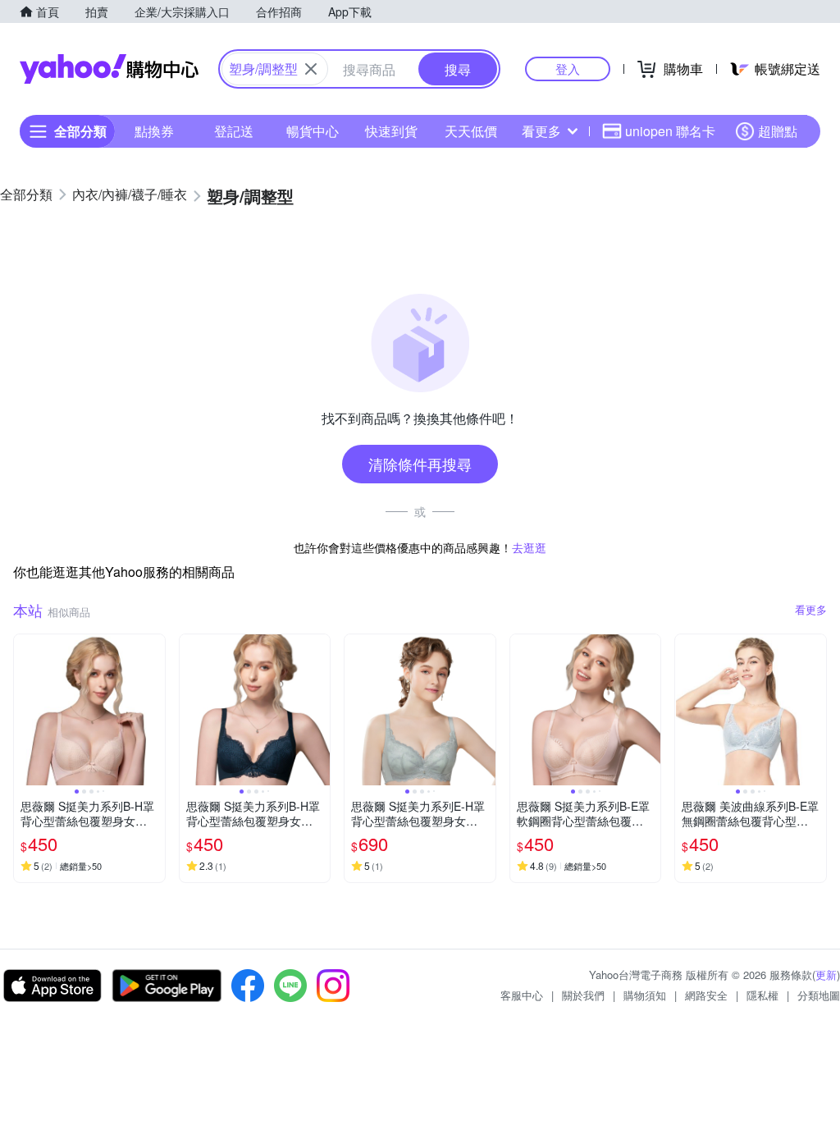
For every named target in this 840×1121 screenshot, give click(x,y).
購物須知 (644, 995)
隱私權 (762, 995)
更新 (826, 974)
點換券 (154, 130)
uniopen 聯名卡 (670, 130)
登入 (567, 68)
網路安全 (706, 995)
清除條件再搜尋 (420, 463)
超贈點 (777, 130)
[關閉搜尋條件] (311, 69)
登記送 (233, 130)
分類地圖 (818, 995)
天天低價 (471, 130)
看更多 (541, 130)
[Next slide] (154, 709)
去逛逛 (529, 547)
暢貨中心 (312, 130)
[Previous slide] (24, 709)
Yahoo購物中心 (109, 69)
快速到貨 (391, 130)
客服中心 (521, 995)
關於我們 (583, 995)
